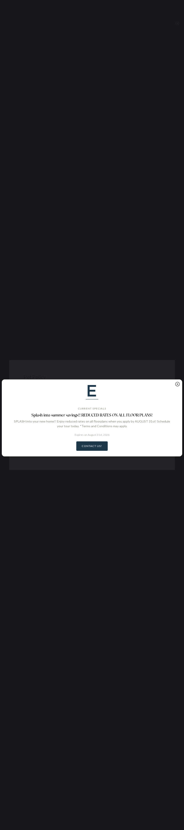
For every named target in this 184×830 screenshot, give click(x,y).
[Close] (177, 384)
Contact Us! (92, 446)
